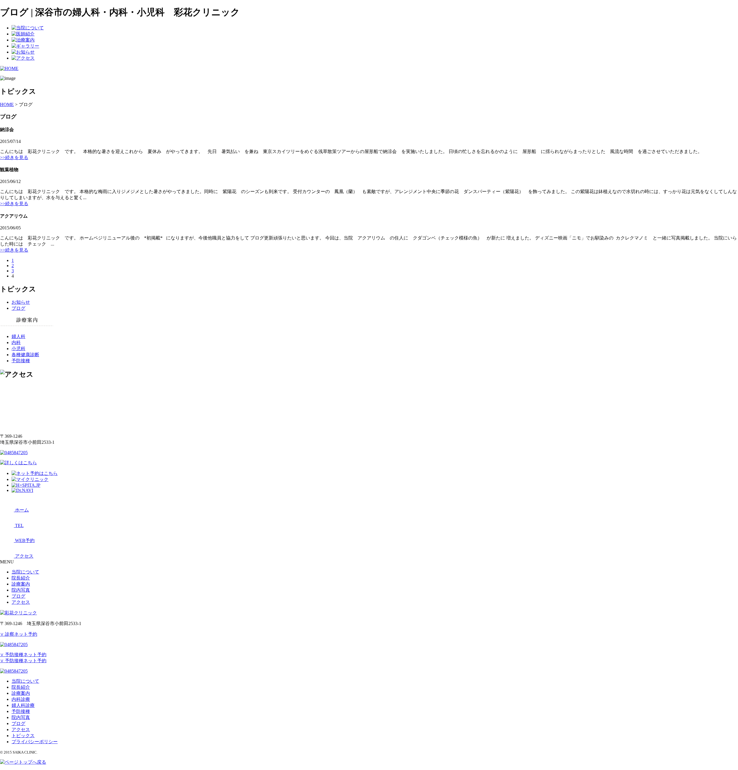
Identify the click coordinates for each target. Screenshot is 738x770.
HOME (7, 104)
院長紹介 (21, 577)
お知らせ (21, 302)
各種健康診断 (25, 354)
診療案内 (21, 584)
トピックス (23, 735)
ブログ (18, 308)
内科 (16, 342)
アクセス (21, 602)
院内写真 (21, 590)
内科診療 (21, 699)
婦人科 (18, 336)
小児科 (18, 348)
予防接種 (21, 360)
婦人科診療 (23, 705)
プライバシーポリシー (35, 741)
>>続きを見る (14, 157)
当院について (25, 571)
